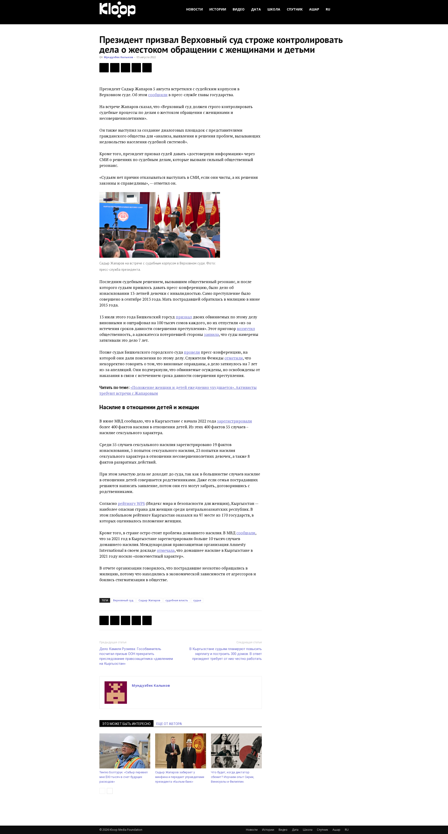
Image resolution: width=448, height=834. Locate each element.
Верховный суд (123, 600)
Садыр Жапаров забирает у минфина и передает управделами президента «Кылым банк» (179, 777)
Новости (194, 9)
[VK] (125, 67)
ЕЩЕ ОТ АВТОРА (169, 724)
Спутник (295, 9)
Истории (217, 9)
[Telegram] (136, 67)
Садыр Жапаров (149, 600)
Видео (239, 9)
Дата (256, 9)
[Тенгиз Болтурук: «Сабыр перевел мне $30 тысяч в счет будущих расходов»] (124, 750)
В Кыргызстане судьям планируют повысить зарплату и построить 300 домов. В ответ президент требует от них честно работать (225, 654)
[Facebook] (104, 67)
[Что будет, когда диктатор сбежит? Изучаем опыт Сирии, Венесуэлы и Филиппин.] (236, 750)
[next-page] (110, 791)
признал (184, 317)
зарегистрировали (234, 421)
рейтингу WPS (131, 503)
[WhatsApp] (147, 67)
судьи (197, 600)
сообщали (245, 532)
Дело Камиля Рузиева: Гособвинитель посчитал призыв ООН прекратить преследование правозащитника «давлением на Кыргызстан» (136, 656)
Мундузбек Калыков (118, 57)
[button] (343, 9)
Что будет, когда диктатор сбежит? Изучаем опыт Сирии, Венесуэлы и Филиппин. (232, 777)
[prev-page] (102, 791)
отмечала (166, 550)
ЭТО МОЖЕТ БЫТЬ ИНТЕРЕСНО (126, 724)
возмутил (246, 328)
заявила (211, 334)
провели (192, 352)
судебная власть (176, 600)
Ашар (314, 9)
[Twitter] (114, 67)
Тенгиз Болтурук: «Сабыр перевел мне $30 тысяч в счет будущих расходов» (123, 777)
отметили (233, 358)
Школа (273, 9)
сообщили (158, 94)
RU (328, 9)
